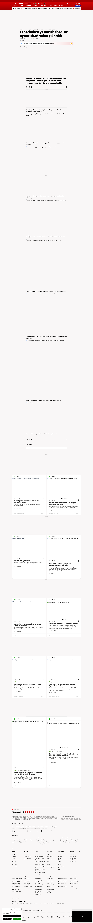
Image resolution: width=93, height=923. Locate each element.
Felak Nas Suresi (50, 884)
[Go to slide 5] (64, 498)
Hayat (48, 854)
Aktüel (48, 858)
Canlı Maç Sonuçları (74, 888)
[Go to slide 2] (62, 498)
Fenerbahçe (34, 433)
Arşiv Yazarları (73, 861)
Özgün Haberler (27, 878)
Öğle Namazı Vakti (16, 884)
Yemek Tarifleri (27, 880)
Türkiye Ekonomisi (27, 856)
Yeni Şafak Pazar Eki (51, 867)
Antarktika (14, 864)
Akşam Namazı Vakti (16, 888)
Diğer (59, 867)
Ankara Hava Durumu (62, 880)
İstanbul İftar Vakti (39, 884)
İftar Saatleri (37, 892)
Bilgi (59, 869)
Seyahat (48, 864)
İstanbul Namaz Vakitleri (17, 878)
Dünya (13, 854)
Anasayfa (21, 29)
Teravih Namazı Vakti (16, 891)
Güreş (59, 864)
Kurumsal (14, 901)
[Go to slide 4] (62, 747)
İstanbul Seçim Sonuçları (40, 864)
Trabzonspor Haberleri (74, 884)
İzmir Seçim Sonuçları (39, 867)
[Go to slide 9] (65, 747)
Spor (26, 29)
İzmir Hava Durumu (62, 881)
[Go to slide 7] (65, 498)
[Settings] (66, 6)
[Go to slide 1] (61, 498)
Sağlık (48, 861)
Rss (25, 901)
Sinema (48, 863)
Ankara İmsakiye (38, 881)
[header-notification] (68, 3)
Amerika (14, 861)
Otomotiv (26, 859)
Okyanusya (14, 866)
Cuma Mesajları (50, 878)
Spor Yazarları (72, 859)
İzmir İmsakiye (38, 883)
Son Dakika (61, 851)
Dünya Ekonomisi (27, 858)
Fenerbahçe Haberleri (74, 883)
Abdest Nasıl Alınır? (51, 889)
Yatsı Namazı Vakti (16, 889)
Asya (13, 859)
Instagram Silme (27, 884)
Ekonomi (26, 854)
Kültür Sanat (49, 859)
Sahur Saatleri (38, 894)
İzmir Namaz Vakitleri (16, 881)
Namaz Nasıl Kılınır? (51, 888)
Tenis (59, 861)
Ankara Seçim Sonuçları (40, 866)
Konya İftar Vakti (38, 888)
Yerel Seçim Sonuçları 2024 (39, 859)
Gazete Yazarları (73, 858)
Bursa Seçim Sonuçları (39, 870)
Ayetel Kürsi (49, 883)
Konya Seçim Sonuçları (40, 874)
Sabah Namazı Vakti (16, 883)
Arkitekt (35, 910)
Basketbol (60, 856)
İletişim (20, 901)
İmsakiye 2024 (38, 878)
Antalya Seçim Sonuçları (40, 872)
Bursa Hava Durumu (62, 883)
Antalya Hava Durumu (62, 884)
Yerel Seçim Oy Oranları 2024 (40, 862)
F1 (58, 863)
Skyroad (30, 910)
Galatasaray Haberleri (74, 881)
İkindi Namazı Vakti (16, 886)
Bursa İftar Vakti (38, 889)
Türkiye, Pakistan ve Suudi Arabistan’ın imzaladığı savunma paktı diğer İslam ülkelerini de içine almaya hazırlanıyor (30, 8)
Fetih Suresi (49, 886)
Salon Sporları (61, 866)
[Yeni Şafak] (19, 3)
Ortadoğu (14, 856)
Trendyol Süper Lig (53, 433)
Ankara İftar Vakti (38, 886)
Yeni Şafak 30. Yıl (50, 856)
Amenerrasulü (50, 881)
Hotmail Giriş (26, 881)
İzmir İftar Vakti (38, 891)
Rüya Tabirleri (49, 892)
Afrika (13, 863)
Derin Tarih (25, 910)
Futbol (30, 29)
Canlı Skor (72, 886)
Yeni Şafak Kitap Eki (51, 866)
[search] (64, 3)
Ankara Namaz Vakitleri (17, 880)
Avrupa (13, 858)
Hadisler (48, 891)
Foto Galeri (49, 851)
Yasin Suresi (49, 880)
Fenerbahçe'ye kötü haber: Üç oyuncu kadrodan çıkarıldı (44, 29)
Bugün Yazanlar (73, 856)
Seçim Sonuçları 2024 (39, 856)
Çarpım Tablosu (27, 883)
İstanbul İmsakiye (38, 880)
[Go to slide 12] (67, 747)
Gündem (26, 851)
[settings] (71, 3)
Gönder (64, 448)
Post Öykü (39, 910)
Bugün (13, 851)
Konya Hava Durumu (62, 886)
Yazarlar (72, 854)
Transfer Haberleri (73, 878)
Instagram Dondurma (28, 886)
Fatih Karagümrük (43, 433)
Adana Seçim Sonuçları (40, 869)
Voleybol (60, 859)
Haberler (72, 851)
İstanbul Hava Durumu (62, 878)
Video (36, 851)
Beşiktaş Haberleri (73, 880)
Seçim (36, 854)
